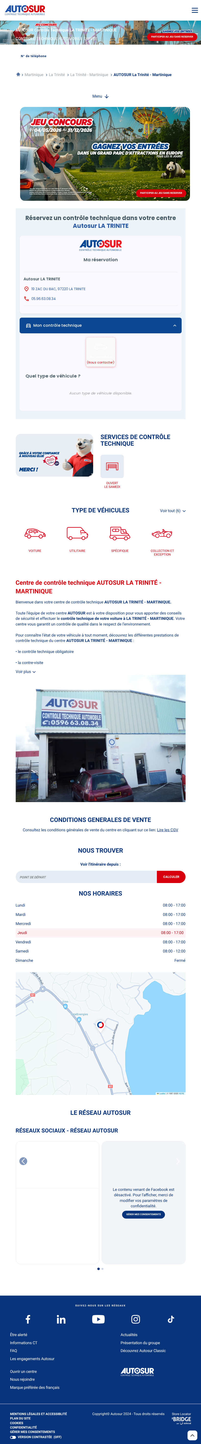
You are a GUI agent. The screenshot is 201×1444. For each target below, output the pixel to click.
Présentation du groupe (140, 1342)
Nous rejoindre (22, 1379)
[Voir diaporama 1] (98, 1269)
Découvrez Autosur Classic (143, 1350)
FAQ (13, 1350)
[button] (100, 1021)
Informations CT (23, 1342)
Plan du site (20, 1418)
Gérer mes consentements (143, 1214)
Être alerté (18, 1334)
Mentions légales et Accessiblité (38, 1414)
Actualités (129, 1334)
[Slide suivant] (178, 1161)
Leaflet (162, 1093)
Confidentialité (23, 1428)
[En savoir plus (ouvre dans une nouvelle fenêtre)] (54, 455)
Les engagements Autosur (32, 1358)
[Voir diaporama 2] (102, 1269)
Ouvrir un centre (23, 1371)
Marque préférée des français (34, 1387)
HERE (181, 1093)
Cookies (16, 1423)
